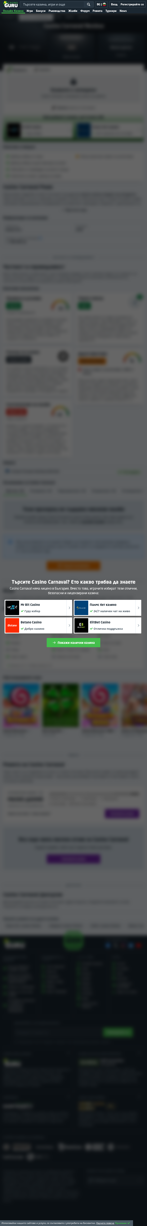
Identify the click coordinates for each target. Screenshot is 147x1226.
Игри (30, 11)
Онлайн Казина (13, 11)
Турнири (111, 11)
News (123, 11)
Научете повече (105, 1223)
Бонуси (41, 11)
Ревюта (97, 11)
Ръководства (57, 11)
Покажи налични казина (76, 642)
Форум (85, 11)
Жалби (72, 11)
